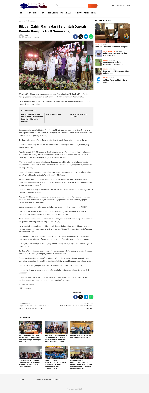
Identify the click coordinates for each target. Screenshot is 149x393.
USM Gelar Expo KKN (53, 114)
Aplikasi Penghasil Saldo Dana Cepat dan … (115, 81)
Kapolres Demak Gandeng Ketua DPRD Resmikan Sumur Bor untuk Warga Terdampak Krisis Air (30, 338)
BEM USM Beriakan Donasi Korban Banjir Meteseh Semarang (76, 305)
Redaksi (57, 380)
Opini (105, 51)
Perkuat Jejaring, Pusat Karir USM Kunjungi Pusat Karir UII (81, 336)
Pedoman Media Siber (44, 380)
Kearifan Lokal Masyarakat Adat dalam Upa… (116, 72)
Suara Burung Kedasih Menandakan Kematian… (113, 63)
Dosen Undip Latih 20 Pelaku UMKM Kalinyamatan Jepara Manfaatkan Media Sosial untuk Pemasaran (30, 363)
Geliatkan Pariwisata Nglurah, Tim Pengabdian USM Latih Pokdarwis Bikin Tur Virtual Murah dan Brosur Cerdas (56, 338)
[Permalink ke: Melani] (21, 36)
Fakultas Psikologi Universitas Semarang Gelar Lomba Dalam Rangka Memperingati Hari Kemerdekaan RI (55, 364)
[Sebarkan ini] (75, 36)
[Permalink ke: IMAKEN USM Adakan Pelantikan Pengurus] (112, 33)
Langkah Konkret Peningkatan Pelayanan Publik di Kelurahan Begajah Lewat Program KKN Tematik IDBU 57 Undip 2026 (81, 364)
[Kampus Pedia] (33, 6)
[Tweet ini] (80, 36)
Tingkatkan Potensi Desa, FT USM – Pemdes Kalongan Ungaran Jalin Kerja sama (34, 305)
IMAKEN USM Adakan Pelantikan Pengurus (111, 47)
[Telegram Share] (86, 36)
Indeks (21, 380)
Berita (97, 45)
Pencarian (93, 6)
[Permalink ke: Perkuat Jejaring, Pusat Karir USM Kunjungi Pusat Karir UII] (81, 327)
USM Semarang (25, 288)
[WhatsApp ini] (91, 36)
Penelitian (111, 51)
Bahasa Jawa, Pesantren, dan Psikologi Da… (115, 54)
